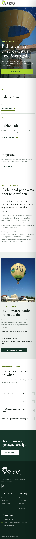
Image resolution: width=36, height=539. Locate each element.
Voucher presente (5, 503)
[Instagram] (3, 486)
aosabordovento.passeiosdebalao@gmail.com (15, 522)
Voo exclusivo (4, 500)
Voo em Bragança (5, 498)
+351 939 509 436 (8, 519)
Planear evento (6, 109)
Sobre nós (21, 498)
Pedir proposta (16, 71)
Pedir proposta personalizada (13, 350)
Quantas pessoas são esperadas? (17, 402)
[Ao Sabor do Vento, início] (8, 3)
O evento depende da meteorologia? (17, 419)
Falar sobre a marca (8, 137)
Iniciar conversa (9, 452)
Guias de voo (22, 500)
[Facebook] (7, 486)
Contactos (21, 503)
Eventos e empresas (6, 506)
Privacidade (22, 508)
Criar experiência (7, 166)
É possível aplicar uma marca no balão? (17, 410)
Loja (2, 508)
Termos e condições (24, 506)
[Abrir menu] (33, 3)
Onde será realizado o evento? (17, 394)
